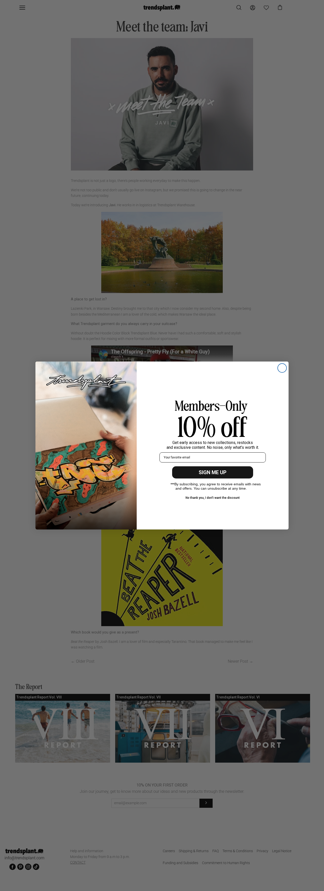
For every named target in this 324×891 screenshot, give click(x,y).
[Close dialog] (282, 368)
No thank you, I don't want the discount (213, 498)
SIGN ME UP (213, 472)
